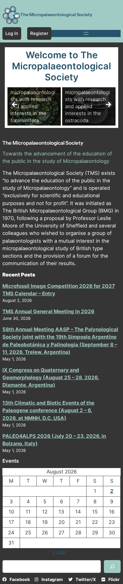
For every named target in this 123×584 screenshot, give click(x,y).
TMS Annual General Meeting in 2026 (48, 311)
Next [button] (108, 104)
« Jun (58, 552)
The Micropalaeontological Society (56, 14)
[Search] (112, 566)
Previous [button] (14, 104)
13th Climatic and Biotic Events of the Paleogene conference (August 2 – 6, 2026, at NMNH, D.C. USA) (48, 410)
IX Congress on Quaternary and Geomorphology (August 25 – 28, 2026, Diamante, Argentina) (50, 377)
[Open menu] (86, 33)
